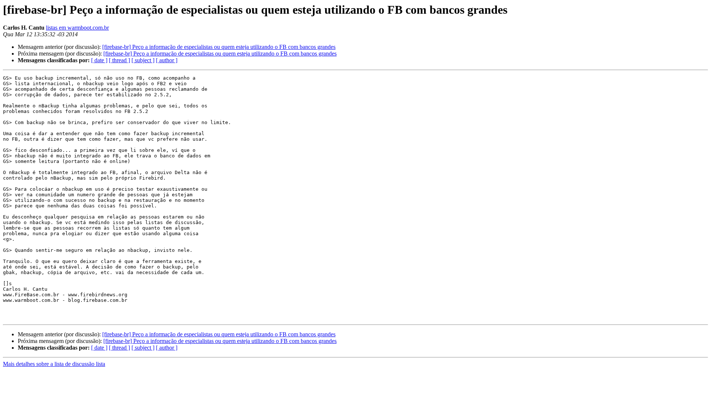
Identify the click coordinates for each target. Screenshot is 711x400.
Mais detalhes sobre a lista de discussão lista (54, 364)
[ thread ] (119, 60)
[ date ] (99, 60)
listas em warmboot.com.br (77, 27)
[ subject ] (142, 60)
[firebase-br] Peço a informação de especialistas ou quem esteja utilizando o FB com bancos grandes (219, 47)
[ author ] (166, 60)
